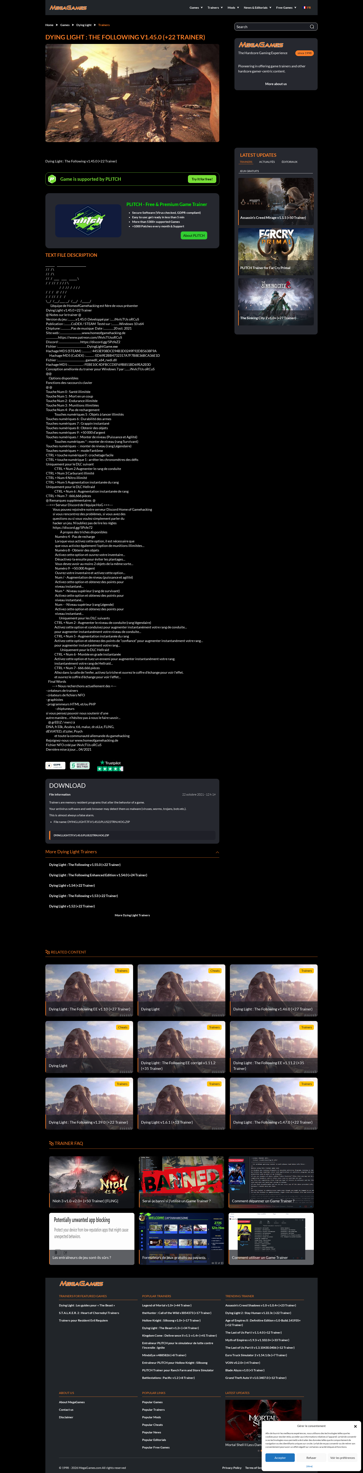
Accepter (280, 1457)
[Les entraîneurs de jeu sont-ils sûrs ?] (91, 1238)
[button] (355, 1426)
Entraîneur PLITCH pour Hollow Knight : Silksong (174, 1362)
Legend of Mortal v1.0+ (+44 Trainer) (167, 1305)
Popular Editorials (154, 1439)
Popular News (151, 1432)
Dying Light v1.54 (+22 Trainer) (72, 885)
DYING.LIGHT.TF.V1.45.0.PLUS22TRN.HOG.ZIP (81, 835)
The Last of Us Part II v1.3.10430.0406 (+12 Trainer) (260, 1347)
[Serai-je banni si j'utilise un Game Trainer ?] (181, 1182)
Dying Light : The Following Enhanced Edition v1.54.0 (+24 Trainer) (98, 875)
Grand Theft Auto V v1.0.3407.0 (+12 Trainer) (255, 1377)
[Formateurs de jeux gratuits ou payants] (181, 1238)
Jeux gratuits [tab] (249, 171)
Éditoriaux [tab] (289, 161)
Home (49, 25)
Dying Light (84, 25)
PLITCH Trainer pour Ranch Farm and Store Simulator (178, 1370)
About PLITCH (194, 235)
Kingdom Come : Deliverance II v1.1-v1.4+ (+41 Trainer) (179, 1335)
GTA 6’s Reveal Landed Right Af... (249, 1445)
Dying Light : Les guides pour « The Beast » (87, 1305)
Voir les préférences (342, 1457)
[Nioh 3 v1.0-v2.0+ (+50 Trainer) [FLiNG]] (91, 1182)
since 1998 (305, 53)
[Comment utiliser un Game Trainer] (271, 1238)
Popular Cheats (152, 1424)
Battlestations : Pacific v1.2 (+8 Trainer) (168, 1377)
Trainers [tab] (246, 161)
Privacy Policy (232, 1467)
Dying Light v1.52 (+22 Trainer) (72, 906)
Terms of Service (256, 1467)
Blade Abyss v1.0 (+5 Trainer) (244, 1370)
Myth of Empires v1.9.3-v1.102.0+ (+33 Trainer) (257, 1340)
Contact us (66, 1409)
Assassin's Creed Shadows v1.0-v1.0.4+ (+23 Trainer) (260, 1305)
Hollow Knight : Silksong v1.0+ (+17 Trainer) (171, 1320)
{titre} (309, 1466)
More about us (276, 84)
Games (65, 25)
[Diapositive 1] (259, 1451)
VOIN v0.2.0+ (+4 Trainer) (242, 1362)
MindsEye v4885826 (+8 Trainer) (164, 1355)
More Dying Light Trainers (132, 915)
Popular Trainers (153, 1409)
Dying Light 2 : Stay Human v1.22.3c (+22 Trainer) (258, 1313)
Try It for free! (202, 179)
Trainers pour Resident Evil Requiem (83, 1320)
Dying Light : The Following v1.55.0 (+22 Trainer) (84, 865)
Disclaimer (66, 1417)
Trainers (104, 25)
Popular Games (152, 1402)
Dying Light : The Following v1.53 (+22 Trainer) (83, 896)
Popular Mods (151, 1417)
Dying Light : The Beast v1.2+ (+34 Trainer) (170, 1328)
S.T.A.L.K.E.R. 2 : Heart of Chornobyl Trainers (89, 1313)
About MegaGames (72, 1402)
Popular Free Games (156, 1447)
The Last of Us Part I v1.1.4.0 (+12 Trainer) (253, 1332)
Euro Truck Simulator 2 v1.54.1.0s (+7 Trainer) (256, 1355)
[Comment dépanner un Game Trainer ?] (271, 1182)
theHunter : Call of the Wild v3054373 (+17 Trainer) (176, 1313)
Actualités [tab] (267, 161)
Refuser (311, 1457)
